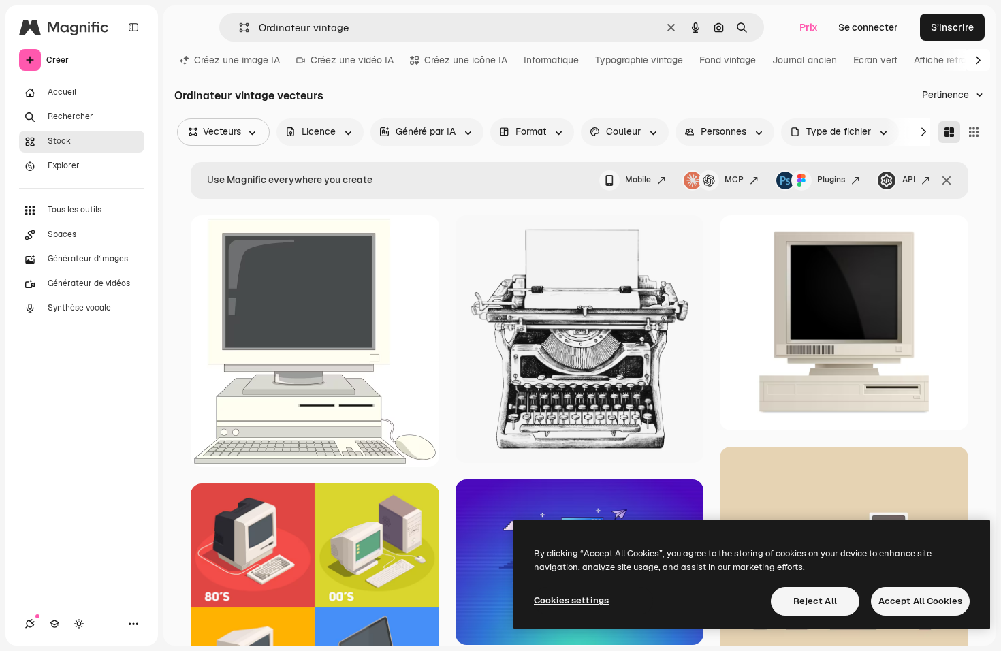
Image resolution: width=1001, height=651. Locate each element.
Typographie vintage (639, 60)
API (908, 179)
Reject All (815, 601)
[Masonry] (949, 132)
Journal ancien (804, 60)
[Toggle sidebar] (133, 27)
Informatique (551, 60)
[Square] (974, 132)
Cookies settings (571, 600)
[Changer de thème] (79, 624)
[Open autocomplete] (238, 27)
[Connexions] (30, 624)
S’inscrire (952, 27)
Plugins (831, 179)
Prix (808, 27)
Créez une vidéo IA (352, 60)
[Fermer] (946, 180)
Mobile (638, 179)
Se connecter (868, 27)
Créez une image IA (237, 60)
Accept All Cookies (920, 601)
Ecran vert (875, 60)
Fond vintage (727, 60)
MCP (734, 179)
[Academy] (54, 624)
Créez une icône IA (465, 60)
